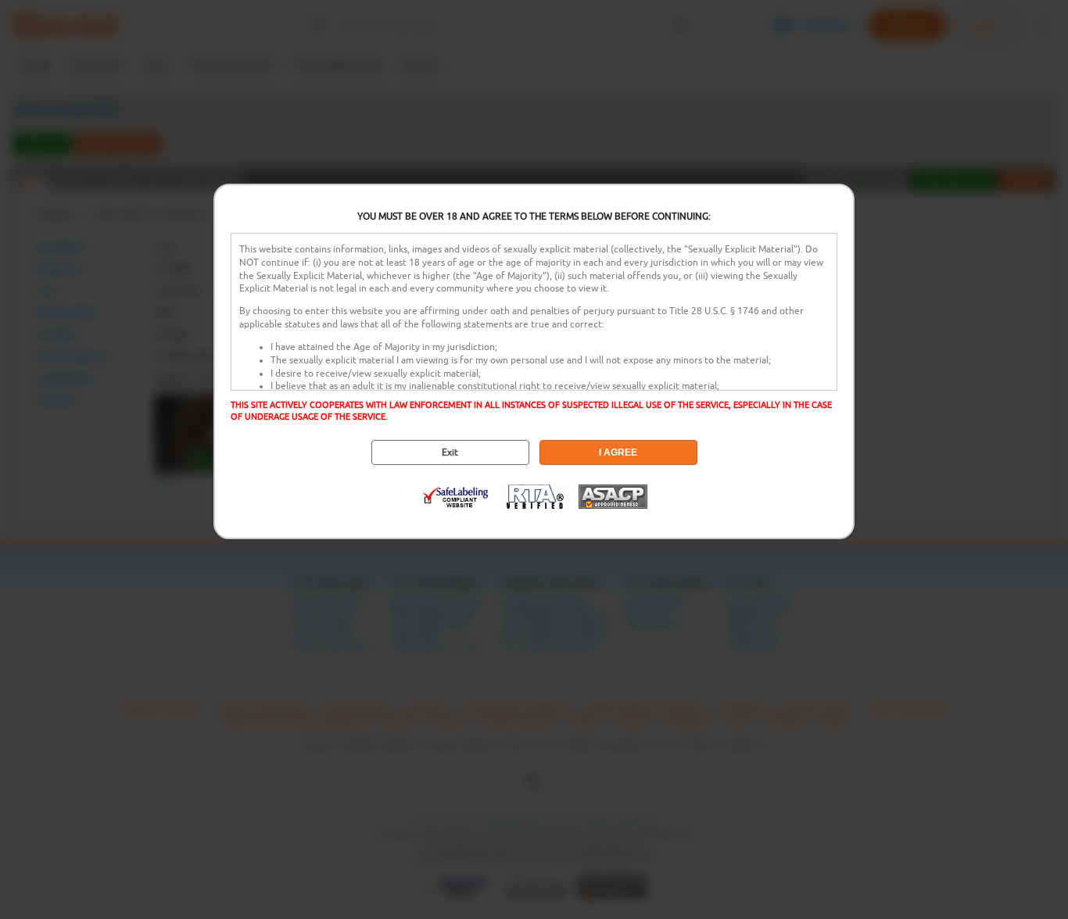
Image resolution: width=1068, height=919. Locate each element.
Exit (450, 452)
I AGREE (618, 452)
